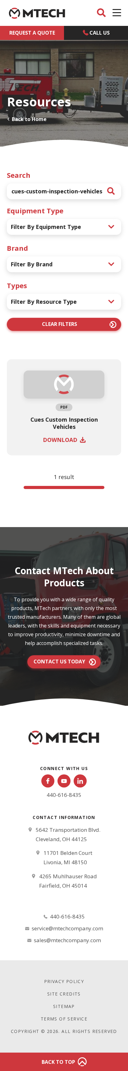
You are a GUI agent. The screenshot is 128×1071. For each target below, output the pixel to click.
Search (18, 175)
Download (60, 439)
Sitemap (64, 1006)
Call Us (99, 32)
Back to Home (29, 119)
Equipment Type (35, 210)
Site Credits (64, 994)
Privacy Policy (64, 981)
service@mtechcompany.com (67, 928)
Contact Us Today (59, 661)
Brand (17, 248)
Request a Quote (32, 32)
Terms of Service (64, 1019)
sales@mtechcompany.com (67, 940)
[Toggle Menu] (116, 12)
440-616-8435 (64, 794)
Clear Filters (59, 324)
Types (17, 285)
